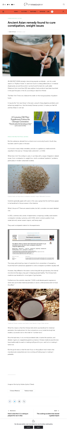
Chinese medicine (12, 18)
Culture (19, 18)
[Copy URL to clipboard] (24, 401)
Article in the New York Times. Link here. (18, 136)
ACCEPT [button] (28, 427)
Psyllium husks (29, 390)
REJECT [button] (38, 427)
